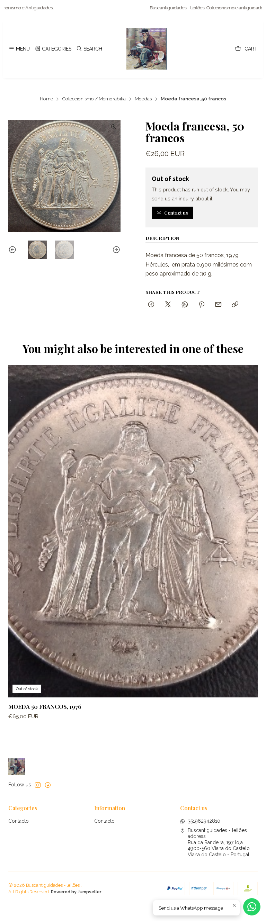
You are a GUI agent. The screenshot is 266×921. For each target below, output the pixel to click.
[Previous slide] (13, 250)
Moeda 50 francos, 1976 (44, 706)
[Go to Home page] (146, 49)
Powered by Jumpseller (76, 891)
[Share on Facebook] (151, 305)
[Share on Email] (218, 305)
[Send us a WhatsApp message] (251, 906)
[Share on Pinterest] (201, 305)
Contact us (176, 212)
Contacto (18, 821)
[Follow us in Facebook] (47, 785)
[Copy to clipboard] (235, 305)
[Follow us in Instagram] (37, 785)
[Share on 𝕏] (168, 305)
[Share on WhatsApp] (184, 305)
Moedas (143, 99)
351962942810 (204, 821)
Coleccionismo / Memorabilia (94, 99)
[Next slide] (115, 250)
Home (46, 99)
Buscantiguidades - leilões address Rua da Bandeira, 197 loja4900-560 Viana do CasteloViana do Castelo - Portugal (219, 842)
